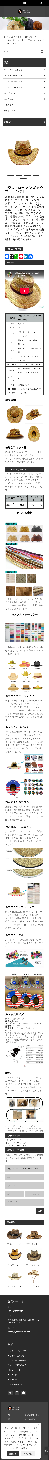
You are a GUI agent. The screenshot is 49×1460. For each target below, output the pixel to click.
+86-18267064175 (15, 1311)
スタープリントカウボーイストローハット (34, 1286)
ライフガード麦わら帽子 (14, 69)
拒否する (12, 1453)
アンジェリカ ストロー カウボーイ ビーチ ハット (34, 1265)
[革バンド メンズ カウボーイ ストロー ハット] (15, 1233)
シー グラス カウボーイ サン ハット (15, 1286)
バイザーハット (10, 93)
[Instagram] (17, 1393)
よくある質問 (30, 1419)
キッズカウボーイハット (16, 1145)
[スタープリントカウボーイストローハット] (34, 1275)
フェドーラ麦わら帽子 (13, 87)
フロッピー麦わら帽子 (13, 81)
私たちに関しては (32, 1415)
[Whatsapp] (23, 1393)
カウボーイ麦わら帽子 (25, 36)
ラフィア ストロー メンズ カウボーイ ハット (34, 1244)
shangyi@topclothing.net (19, 1332)
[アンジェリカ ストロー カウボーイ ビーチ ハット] (34, 1254)
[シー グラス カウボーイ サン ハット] (15, 1275)
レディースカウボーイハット (18, 1143)
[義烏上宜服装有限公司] (24, 11)
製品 (11, 36)
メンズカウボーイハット (14, 40)
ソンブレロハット (11, 110)
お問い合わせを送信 (14, 249)
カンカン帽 (8, 99)
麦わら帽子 (8, 105)
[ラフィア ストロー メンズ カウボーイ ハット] (34, 1233)
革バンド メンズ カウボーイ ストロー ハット (15, 1244)
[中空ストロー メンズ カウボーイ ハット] (23, 153)
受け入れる (28, 1453)
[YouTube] (10, 1393)
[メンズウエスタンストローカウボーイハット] (15, 1254)
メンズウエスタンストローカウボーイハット (15, 1265)
